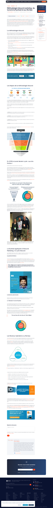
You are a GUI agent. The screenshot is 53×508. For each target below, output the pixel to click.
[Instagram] (9, 487)
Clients (22, 1)
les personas (16, 41)
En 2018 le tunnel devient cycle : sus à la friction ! (42, 34)
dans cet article (22, 262)
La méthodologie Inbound (42, 30)
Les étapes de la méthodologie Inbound (41, 32)
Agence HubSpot (17, 1)
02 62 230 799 (36, 486)
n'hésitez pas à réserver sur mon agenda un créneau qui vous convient (19, 406)
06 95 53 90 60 (36, 483)
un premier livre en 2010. (15, 52)
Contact (40, 1)
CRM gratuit (29, 169)
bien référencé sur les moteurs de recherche (15, 42)
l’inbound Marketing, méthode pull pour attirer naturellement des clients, (18, 21)
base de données (19, 47)
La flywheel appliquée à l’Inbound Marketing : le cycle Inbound (41, 36)
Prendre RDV (43, 1)
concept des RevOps (10, 339)
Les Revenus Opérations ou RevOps (42, 38)
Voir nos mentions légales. (10, 433)
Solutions (13, 1)
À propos (25, 1)
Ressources (29, 1)
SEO (31, 70)
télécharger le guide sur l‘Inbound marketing (17, 407)
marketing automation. (25, 34)
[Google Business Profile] (12, 487)
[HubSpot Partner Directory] (11, 487)
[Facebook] (8, 487)
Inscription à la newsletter (12, 483)
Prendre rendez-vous (41, 11)
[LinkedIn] (6, 487)
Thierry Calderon (16, 441)
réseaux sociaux (18, 45)
